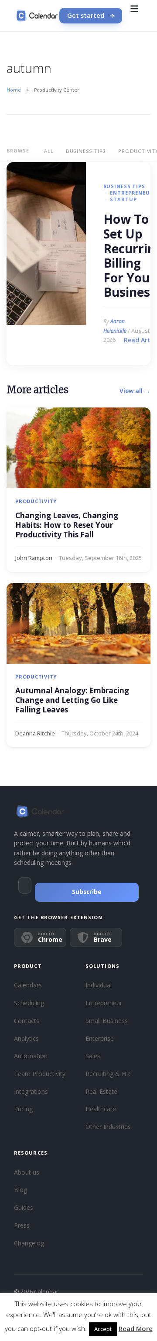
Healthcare (100, 1109)
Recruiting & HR (107, 1073)
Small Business (106, 1021)
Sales (92, 1056)
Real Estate (101, 1091)
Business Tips (86, 151)
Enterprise (99, 1038)
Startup (123, 199)
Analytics (26, 1038)
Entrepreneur (132, 192)
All (48, 151)
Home (14, 89)
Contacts (26, 1021)
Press (22, 1225)
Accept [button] (103, 1329)
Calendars (28, 985)
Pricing (23, 1109)
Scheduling (29, 1003)
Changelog (29, 1243)
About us (26, 1172)
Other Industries (108, 1126)
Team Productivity (39, 1073)
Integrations (31, 1091)
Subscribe (87, 892)
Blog (20, 1189)
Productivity (36, 501)
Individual (98, 985)
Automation (31, 1056)
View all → (134, 391)
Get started (85, 15)
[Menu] (134, 15)
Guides (23, 1207)
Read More (136, 1328)
